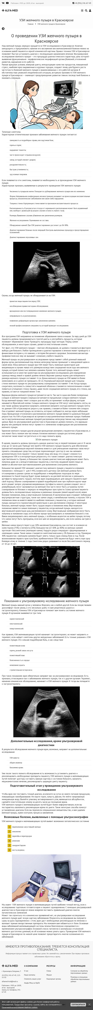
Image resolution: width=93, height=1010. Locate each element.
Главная (30, 24)
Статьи (48, 971)
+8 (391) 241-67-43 (83, 3)
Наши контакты (29, 975)
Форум (49, 975)
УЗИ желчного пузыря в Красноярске (51, 24)
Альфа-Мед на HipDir (32, 983)
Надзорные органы (53, 979)
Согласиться (78, 1004)
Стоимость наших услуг (32, 979)
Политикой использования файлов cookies (19, 1007)
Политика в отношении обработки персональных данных (80, 979)
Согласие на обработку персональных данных (79, 972)
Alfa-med (11, 10)
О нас (26, 971)
